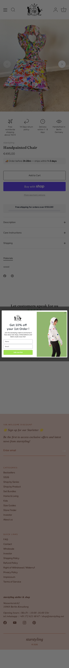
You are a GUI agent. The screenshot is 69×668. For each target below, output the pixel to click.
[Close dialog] (65, 312)
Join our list (18, 352)
